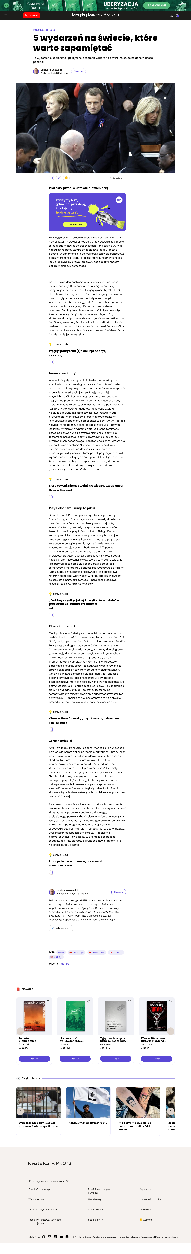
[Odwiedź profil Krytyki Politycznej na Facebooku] (44, 1237)
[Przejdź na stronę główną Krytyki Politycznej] (49, 1164)
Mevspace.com (147, 1237)
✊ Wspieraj (146, 1219)
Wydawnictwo (36, 1199)
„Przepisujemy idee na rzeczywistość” (48, 1181)
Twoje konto (145, 1209)
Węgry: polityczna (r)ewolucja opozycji (78, 351)
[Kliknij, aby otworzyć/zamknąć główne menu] (6, 15)
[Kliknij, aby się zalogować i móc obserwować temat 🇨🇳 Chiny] (82, 952)
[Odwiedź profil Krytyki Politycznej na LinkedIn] (67, 1237)
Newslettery (94, 1199)
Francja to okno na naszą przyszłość (76, 861)
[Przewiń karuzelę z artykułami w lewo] (20, 1111)
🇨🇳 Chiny (74, 952)
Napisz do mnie (62, 928)
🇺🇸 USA (54, 957)
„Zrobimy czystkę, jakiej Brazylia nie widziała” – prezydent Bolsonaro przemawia (84, 602)
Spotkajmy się (96, 1219)
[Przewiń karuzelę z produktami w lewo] (20, 1031)
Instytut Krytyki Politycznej (42, 1209)
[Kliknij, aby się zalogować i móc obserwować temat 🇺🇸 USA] (60, 957)
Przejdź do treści (15, 3)
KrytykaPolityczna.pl (39, 1189)
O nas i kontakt (96, 1209)
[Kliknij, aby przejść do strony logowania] (171, 15)
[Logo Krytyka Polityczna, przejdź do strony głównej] (95, 15)
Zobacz (34, 1059)
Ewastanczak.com (170, 1237)
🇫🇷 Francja (116, 952)
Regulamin (145, 1189)
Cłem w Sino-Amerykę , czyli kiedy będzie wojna (84, 718)
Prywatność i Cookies (151, 1199)
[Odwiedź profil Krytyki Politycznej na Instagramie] (49, 1237)
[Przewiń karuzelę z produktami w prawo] (170, 1031)
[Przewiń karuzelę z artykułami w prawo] (170, 1111)
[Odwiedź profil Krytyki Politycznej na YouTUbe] (61, 1237)
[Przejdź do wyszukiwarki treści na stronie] (17, 15)
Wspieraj (33, 15)
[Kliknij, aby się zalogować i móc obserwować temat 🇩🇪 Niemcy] (102, 952)
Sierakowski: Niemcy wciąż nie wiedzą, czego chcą (86, 486)
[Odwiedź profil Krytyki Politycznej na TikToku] (55, 1237)
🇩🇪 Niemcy (94, 952)
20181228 (64, 964)
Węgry (61, 952)
